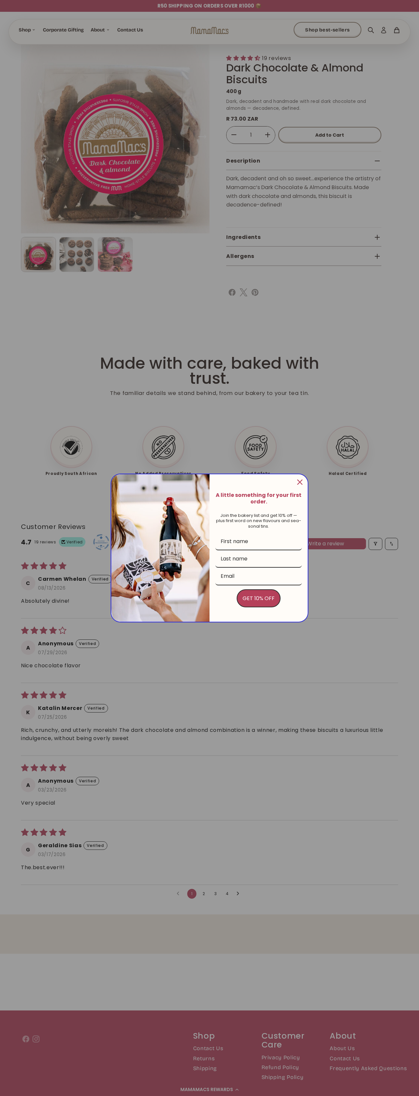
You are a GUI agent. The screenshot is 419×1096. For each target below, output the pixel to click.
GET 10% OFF (259, 598)
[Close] (300, 482)
